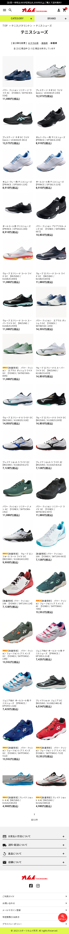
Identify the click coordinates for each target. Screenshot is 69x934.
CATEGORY (17, 18)
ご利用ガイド (8, 896)
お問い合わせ (9, 903)
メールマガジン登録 (12, 910)
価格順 (44, 43)
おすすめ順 (33, 43)
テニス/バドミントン (22, 25)
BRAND (52, 18)
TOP (5, 25)
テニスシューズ (44, 25)
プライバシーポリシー (12, 923)
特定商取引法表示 (11, 917)
